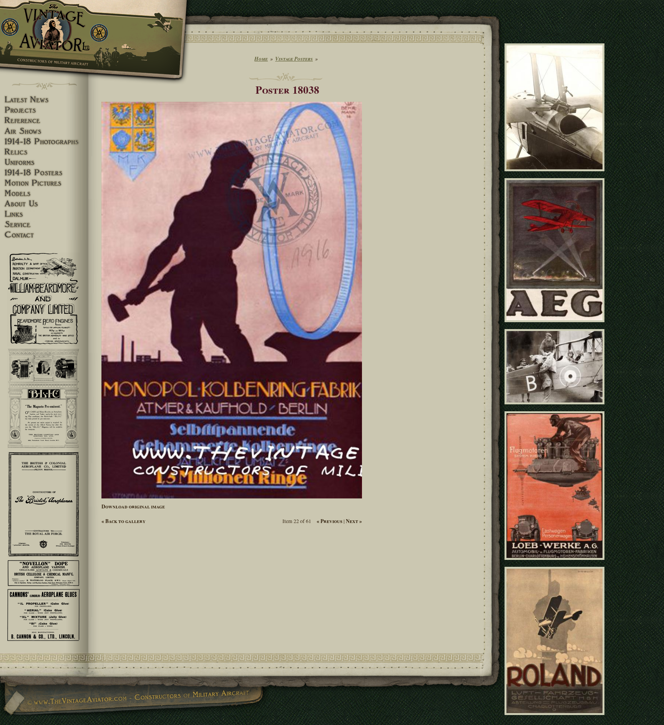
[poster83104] (556, 718)
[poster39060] (556, 563)
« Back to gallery (123, 521)
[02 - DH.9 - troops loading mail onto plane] (556, 407)
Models (44, 193)
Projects (44, 110)
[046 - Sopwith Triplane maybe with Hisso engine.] (556, 175)
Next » (354, 521)
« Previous (329, 521)
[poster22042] (556, 325)
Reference (44, 120)
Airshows (44, 131)
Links (44, 214)
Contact (44, 235)
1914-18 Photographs (44, 141)
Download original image (133, 506)
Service (44, 224)
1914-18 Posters (44, 172)
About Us (44, 204)
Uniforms (44, 162)
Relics (44, 152)
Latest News (44, 99)
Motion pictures (44, 183)
